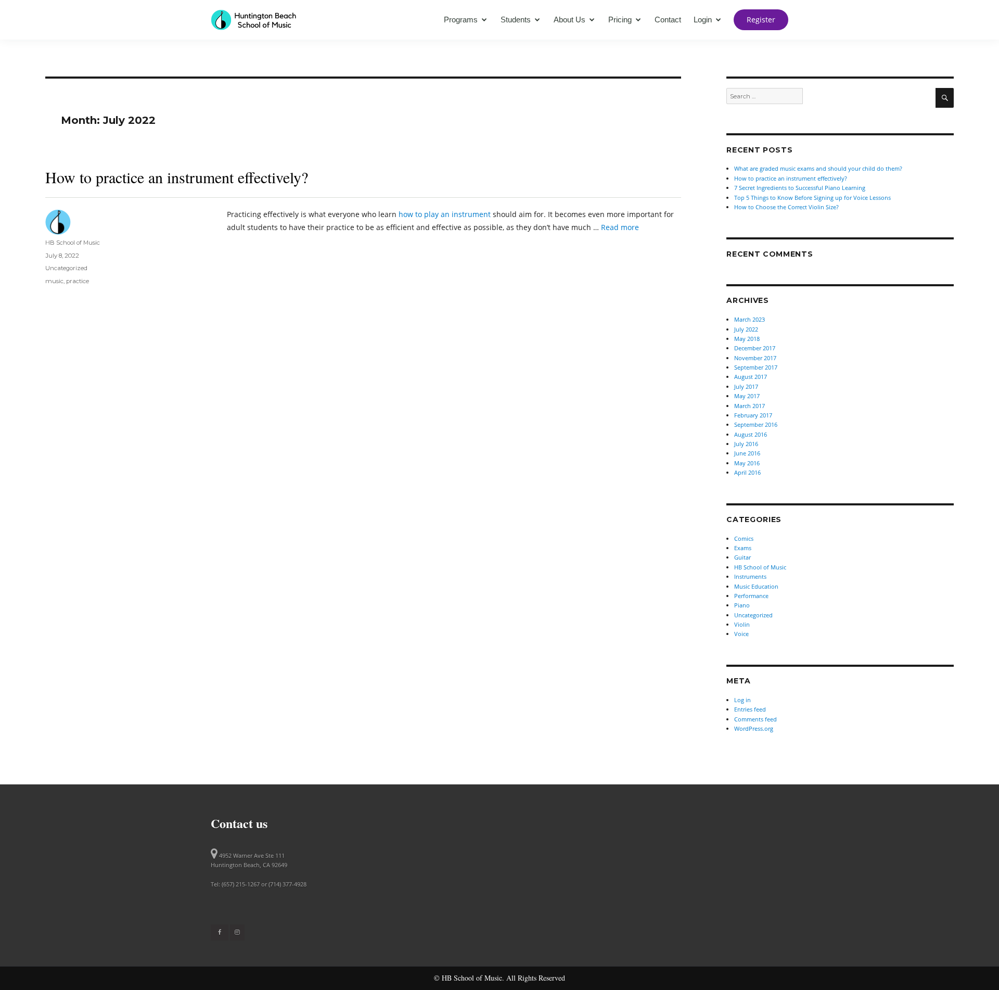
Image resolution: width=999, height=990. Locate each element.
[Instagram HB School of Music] (237, 932)
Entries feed (750, 709)
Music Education (756, 586)
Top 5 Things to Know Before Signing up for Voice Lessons (812, 197)
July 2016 (746, 444)
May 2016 (747, 463)
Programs (461, 19)
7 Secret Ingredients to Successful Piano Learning (799, 188)
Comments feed (755, 719)
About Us (569, 19)
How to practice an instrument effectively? (176, 177)
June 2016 (747, 453)
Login (703, 19)
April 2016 (747, 472)
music (54, 281)
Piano (742, 605)
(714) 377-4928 (287, 884)
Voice (741, 634)
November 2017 (755, 358)
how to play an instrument (445, 214)
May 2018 (747, 338)
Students (516, 19)
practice (77, 281)
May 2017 (747, 396)
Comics (743, 538)
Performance (751, 596)
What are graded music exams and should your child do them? (818, 168)
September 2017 (755, 367)
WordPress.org (753, 728)
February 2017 (753, 415)
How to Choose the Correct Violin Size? (786, 207)
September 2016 (755, 424)
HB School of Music (72, 242)
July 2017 (746, 386)
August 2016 (750, 434)
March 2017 (749, 406)
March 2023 (749, 319)
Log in (742, 700)
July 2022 (746, 329)
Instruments (750, 576)
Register (761, 19)
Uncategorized (66, 268)
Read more (620, 227)
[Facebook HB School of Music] (219, 932)
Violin (742, 624)
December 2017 (754, 348)
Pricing (620, 19)
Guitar (742, 557)
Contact (668, 19)
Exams (742, 548)
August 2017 (750, 376)
